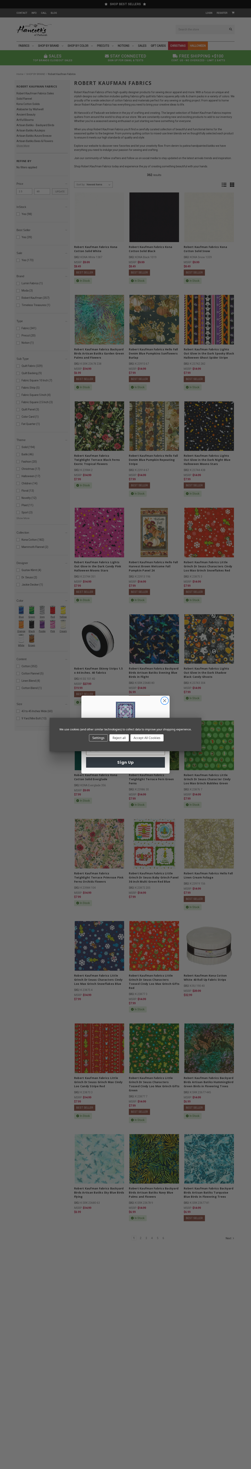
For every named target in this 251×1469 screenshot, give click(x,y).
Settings (98, 738)
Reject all (119, 738)
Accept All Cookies (147, 738)
